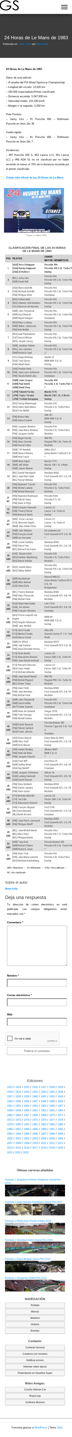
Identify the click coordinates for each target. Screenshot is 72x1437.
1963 (52, 1110)
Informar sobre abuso (35, 1366)
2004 (43, 1138)
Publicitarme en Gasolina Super (35, 1373)
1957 (60, 1105)
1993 (10, 1133)
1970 (52, 1115)
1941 (43, 1096)
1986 (10, 1129)
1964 (60, 1110)
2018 (43, 1147)
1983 (43, 1124)
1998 (52, 1133)
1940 (35, 1096)
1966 (18, 1115)
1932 (26, 1091)
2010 (35, 1143)
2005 (52, 1138)
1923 (10, 1087)
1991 (52, 1129)
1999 (60, 1133)
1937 (10, 1096)
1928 (52, 1087)
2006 (60, 1138)
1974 (26, 1119)
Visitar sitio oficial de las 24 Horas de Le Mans (34, 177)
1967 (26, 1115)
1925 (26, 1087)
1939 (26, 1096)
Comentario (15, 922)
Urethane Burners (35, 1402)
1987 (18, 1129)
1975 (35, 1119)
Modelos (35, 1318)
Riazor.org (35, 1396)
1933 (35, 1091)
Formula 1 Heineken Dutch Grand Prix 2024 (29, 1240)
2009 (27, 1143)
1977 (52, 1119)
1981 (26, 1124)
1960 (26, 1110)
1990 (43, 1129)
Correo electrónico (19, 995)
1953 (26, 1105)
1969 (43, 1115)
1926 (35, 1087)
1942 (52, 1096)
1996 (35, 1133)
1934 (43, 1091)
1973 (18, 1119)
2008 (18, 1143)
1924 (18, 1087)
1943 (60, 1096)
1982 (35, 1124)
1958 (10, 1110)
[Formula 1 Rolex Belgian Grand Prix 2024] (35, 1266)
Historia (35, 1324)
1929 (60, 1087)
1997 (43, 1133)
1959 (18, 1110)
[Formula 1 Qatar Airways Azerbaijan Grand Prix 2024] (35, 1209)
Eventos (35, 1330)
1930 (10, 1091)
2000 (10, 1138)
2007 (10, 1143)
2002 (26, 1138)
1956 (52, 1105)
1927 (43, 1087)
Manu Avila (42, 44)
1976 (43, 1119)
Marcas (35, 1311)
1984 (52, 1124)
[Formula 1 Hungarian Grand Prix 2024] (35, 1285)
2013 (60, 1143)
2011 (43, 1143)
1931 (18, 1091)
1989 (35, 1129)
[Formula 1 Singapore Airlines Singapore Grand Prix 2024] (35, 1190)
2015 (18, 1147)
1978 (60, 1119)
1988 (26, 1129)
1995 (26, 1133)
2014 (10, 1147)
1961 (35, 1110)
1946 (26, 1101)
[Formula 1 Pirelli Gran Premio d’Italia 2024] (35, 1228)
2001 (18, 1138)
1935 (52, 1091)
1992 (60, 1129)
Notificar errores (35, 1360)
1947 (35, 1101)
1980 (18, 1124)
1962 (43, 1110)
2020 (60, 1147)
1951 (10, 1105)
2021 (10, 1152)
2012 (52, 1143)
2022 (18, 1152)
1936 (60, 1091)
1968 (35, 1115)
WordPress (40, 1427)
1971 (60, 1115)
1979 (10, 1124)
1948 (43, 1101)
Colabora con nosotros (35, 1353)
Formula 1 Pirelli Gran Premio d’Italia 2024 (28, 1221)
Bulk (60, 1427)
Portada (35, 1305)
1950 (60, 1101)
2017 (35, 1147)
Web (9, 1014)
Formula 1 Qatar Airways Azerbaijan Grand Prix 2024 (33, 1202)
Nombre (13, 975)
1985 (60, 1124)
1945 (18, 1101)
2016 (26, 1147)
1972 (10, 1119)
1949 (52, 1101)
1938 (18, 1096)
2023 (26, 1152)
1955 (43, 1105)
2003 (35, 1138)
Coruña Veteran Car (35, 1389)
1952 (18, 1105)
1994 (18, 1133)
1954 (35, 1105)
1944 (10, 1101)
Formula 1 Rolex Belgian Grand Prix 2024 (27, 1259)
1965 (10, 1115)
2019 (52, 1147)
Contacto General (35, 1347)
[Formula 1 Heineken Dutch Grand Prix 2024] (35, 1247)
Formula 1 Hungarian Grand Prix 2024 (26, 1278)
